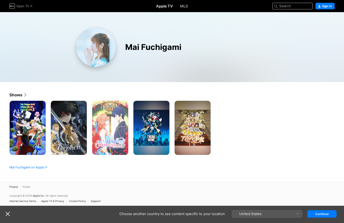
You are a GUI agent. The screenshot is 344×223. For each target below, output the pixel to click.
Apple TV (164, 6)
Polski (26, 187)
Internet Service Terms (22, 201)
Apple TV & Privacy (52, 201)
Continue (322, 214)
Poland (13, 187)
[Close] (8, 214)
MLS (184, 6)
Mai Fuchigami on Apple (26, 167)
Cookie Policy (77, 201)
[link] (18, 95)
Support (96, 201)
